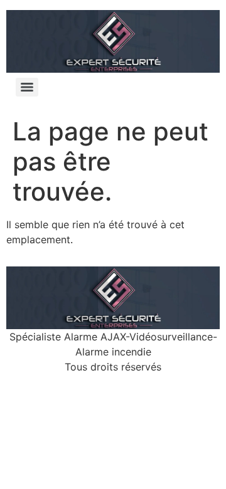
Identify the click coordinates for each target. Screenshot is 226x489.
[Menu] (27, 87)
